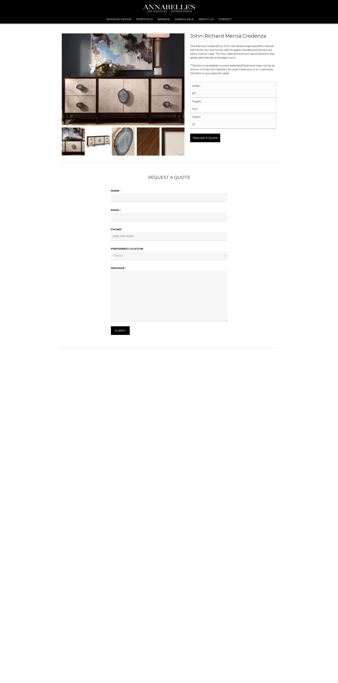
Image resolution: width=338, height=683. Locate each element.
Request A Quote (205, 138)
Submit (120, 330)
